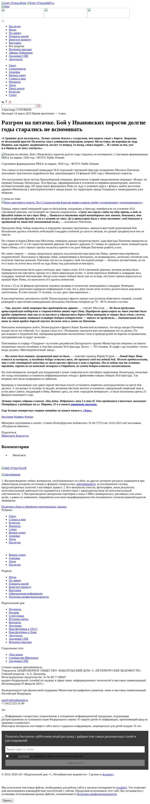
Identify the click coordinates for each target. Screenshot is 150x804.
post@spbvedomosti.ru (14, 700)
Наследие (15, 26)
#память (19, 416)
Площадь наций (19, 36)
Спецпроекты (17, 68)
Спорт (13, 95)
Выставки (15, 42)
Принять (7, 800)
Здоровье (14, 72)
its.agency (108, 774)
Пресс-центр (17, 88)
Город (12, 65)
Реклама (14, 612)
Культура (14, 91)
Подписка (15, 609)
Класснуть (22, 435)
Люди (12, 85)
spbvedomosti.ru (85, 484)
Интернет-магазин (20, 49)
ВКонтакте (8, 435)
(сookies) (121, 787)
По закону (15, 32)
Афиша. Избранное (21, 52)
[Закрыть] (2, 717)
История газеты (18, 619)
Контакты (15, 622)
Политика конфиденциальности (29, 596)
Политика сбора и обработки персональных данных (34, 506)
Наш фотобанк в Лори (23, 632)
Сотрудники (16, 615)
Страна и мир (17, 78)
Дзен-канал (16, 654)
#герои (29, 416)
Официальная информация (25, 593)
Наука (12, 29)
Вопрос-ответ (17, 75)
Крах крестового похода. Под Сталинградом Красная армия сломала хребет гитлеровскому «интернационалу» (73, 202)
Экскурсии (15, 59)
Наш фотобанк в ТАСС (23, 628)
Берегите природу (20, 39)
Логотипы (15, 625)
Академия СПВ (18, 55)
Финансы (15, 81)
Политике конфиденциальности (97, 794)
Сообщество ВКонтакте (23, 657)
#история (7, 416)
